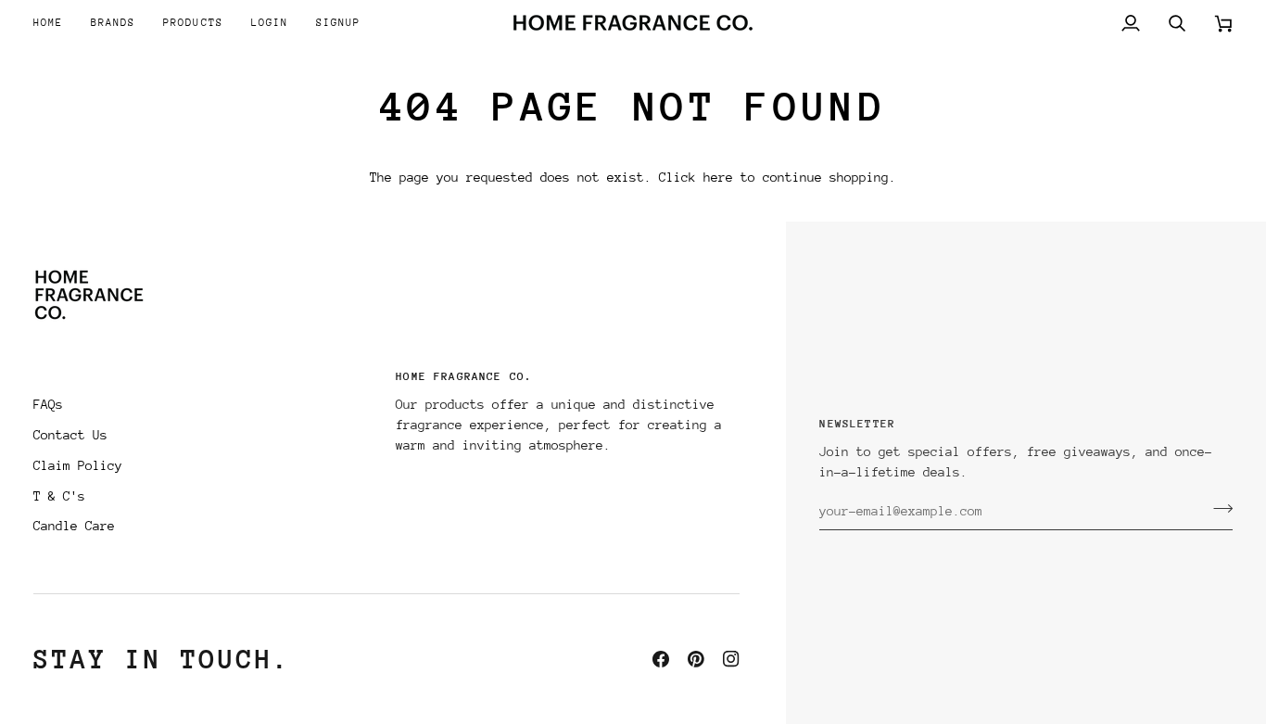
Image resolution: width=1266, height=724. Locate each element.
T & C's (59, 496)
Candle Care (74, 525)
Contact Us (70, 434)
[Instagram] (731, 659)
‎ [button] (205, 382)
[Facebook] (660, 659)
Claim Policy (77, 465)
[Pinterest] (696, 659)
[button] (113, 22)
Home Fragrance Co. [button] (464, 376)
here (718, 177)
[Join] (1217, 509)
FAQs (48, 404)
